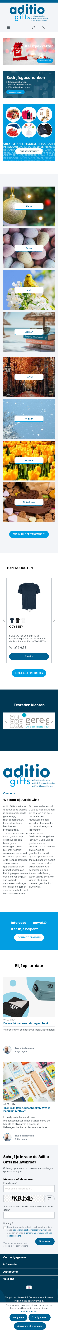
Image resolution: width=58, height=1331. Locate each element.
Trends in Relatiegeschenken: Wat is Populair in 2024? (26, 1109)
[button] (5, 720)
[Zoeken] (33, 27)
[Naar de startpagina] (29, 12)
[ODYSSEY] (29, 596)
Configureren (39, 1317)
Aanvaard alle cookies (30, 1326)
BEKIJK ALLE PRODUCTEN (29, 673)
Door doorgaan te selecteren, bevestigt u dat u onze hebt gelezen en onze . (29, 1231)
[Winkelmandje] (51, 26)
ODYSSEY (16, 626)
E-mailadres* (10, 1183)
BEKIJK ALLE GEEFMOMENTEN (29, 534)
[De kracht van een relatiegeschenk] (29, 997)
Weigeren (18, 1317)
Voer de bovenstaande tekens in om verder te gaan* (28, 1208)
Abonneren (45, 1241)
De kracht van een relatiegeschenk (25, 1023)
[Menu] (8, 27)
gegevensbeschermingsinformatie (29, 1230)
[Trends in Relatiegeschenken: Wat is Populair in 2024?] (29, 1082)
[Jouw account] (43, 27)
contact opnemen (29, 937)
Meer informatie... (29, 1311)
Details (29, 656)
